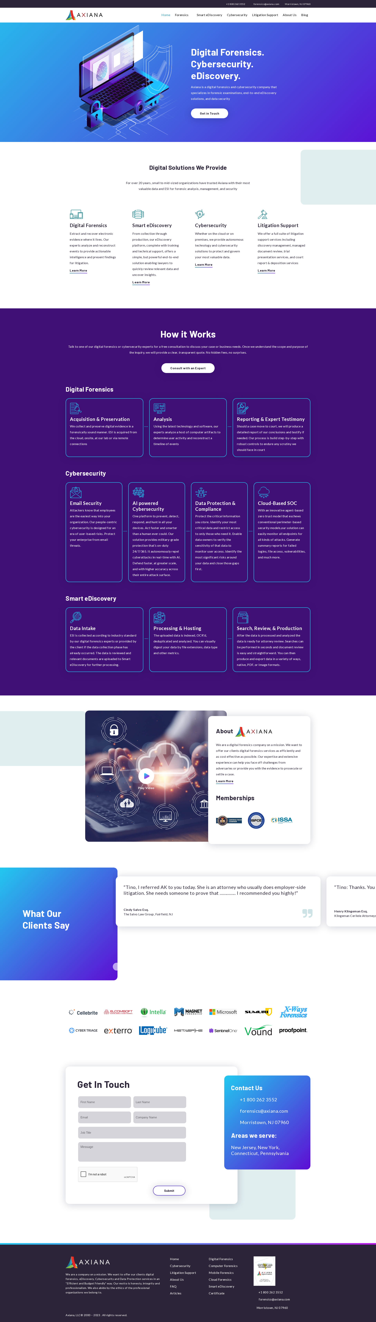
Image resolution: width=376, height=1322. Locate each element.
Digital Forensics (221, 1259)
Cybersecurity (237, 15)
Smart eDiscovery (209, 15)
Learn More (78, 270)
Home (165, 15)
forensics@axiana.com (266, 4)
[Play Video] (146, 776)
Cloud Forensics (220, 1279)
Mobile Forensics (221, 1272)
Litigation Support (265, 15)
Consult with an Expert (188, 368)
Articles (175, 1293)
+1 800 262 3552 (235, 4)
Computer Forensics (223, 1266)
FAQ (173, 1286)
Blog (304, 15)
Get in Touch (209, 113)
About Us (289, 15)
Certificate (217, 1293)
